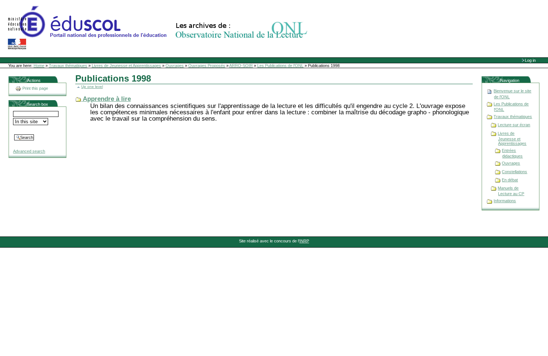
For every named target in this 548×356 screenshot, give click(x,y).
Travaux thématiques (68, 65)
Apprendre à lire (107, 98)
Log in (530, 60)
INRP (304, 241)
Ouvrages (175, 65)
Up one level (92, 87)
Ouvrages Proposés (206, 65)
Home (39, 65)
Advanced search (29, 151)
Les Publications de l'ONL (280, 65)
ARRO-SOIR (241, 65)
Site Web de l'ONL (159, 28)
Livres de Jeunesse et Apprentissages (126, 65)
